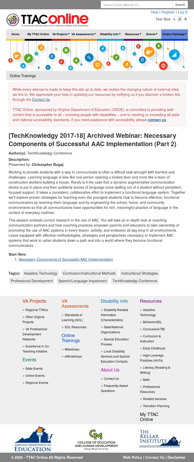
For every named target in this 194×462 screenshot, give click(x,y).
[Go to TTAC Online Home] (47, 18)
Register (168, 11)
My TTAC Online (38, 34)
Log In (183, 11)
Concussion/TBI (154, 329)
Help (154, 11)
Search (180, 4)
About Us (110, 369)
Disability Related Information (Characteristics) (114, 314)
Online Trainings (175, 35)
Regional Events (37, 382)
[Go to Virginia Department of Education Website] (33, 438)
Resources (133, 35)
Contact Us (41, 99)
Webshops (72, 349)
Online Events (35, 375)
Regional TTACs (37, 309)
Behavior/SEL (152, 322)
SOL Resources (75, 327)
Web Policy (132, 457)
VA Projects (61, 35)
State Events (34, 368)
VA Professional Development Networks (34, 334)
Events (152, 35)
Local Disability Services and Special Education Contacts (115, 356)
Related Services (154, 399)
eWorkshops (73, 356)
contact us (157, 119)
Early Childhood (154, 348)
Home (15, 34)
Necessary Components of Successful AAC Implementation (66, 259)
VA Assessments (84, 35)
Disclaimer (176, 457)
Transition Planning (156, 406)
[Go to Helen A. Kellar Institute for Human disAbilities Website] (160, 438)
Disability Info (111, 35)
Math (146, 379)
